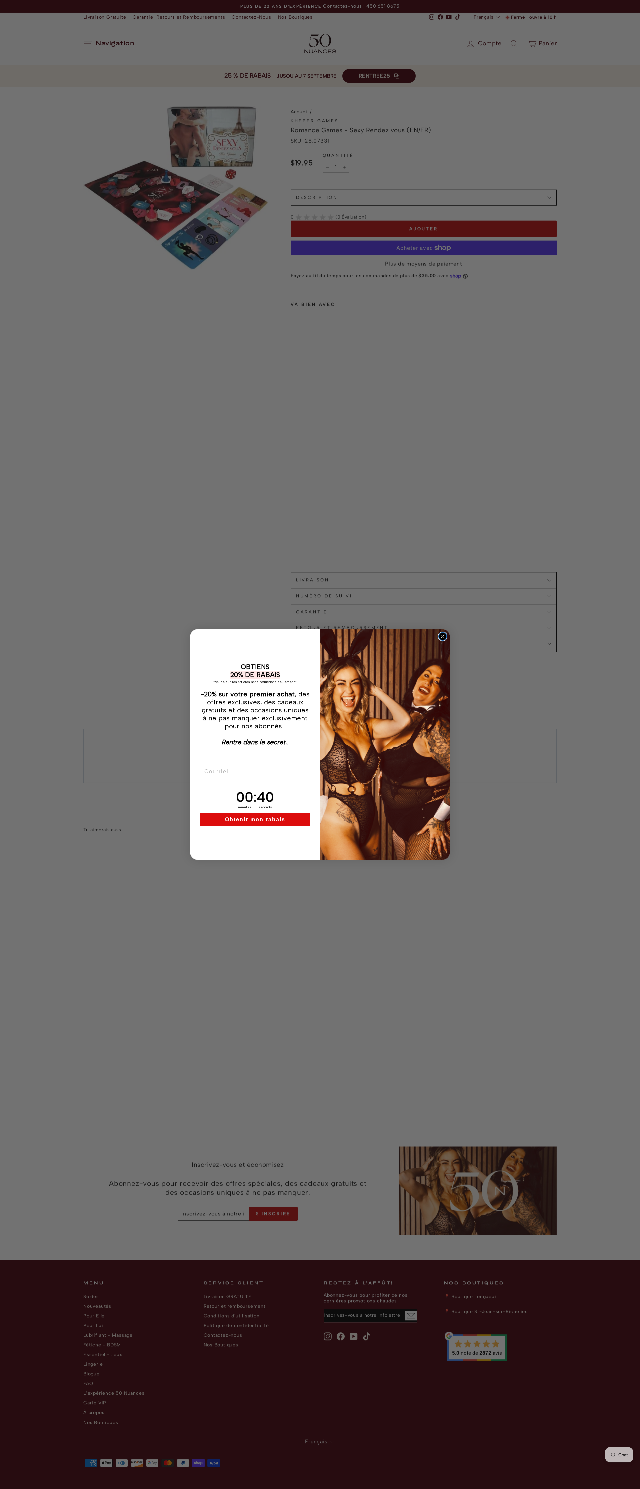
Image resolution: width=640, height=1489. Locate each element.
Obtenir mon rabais (255, 819)
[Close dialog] (443, 636)
